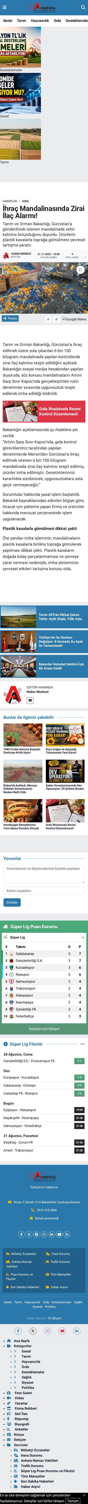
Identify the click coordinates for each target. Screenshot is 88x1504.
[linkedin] (76, 1331)
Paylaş (12, 318)
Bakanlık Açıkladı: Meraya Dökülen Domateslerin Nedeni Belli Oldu (20, 789)
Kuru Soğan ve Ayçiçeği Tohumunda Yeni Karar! (61, 751)
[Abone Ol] (74, 319)
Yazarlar (21, 1403)
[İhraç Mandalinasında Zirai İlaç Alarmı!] (44, 288)
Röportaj (21, 1419)
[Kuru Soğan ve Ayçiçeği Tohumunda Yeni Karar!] (65, 735)
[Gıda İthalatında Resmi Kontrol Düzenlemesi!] (65, 810)
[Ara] (83, 8)
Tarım (21, 20)
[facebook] (18, 1331)
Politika (50, 1307)
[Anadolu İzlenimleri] (43, 8)
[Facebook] (21, 1234)
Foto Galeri (23, 1393)
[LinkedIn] (51, 1234)
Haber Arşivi (59, 1287)
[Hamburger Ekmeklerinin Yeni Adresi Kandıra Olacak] (22, 810)
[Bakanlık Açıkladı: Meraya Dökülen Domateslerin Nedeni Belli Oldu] (22, 771)
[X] (29, 1234)
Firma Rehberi (25, 1408)
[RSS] (66, 1234)
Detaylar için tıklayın (44, 1029)
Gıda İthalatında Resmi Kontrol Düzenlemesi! (61, 826)
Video (19, 1398)
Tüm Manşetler (61, 1274)
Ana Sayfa (22, 1341)
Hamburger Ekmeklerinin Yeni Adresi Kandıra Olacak (21, 826)
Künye (19, 1435)
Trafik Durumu (60, 1262)
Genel (7, 20)
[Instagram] (44, 1234)
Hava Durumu (60, 1254)
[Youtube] (59, 1234)
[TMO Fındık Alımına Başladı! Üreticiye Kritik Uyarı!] (22, 735)
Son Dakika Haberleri (24, 1287)
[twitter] (32, 1331)
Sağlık (78, 1302)
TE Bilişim (55, 1318)
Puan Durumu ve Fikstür (19, 1277)
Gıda (57, 20)
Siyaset (38, 1307)
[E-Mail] (30, 700)
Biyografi (21, 1424)
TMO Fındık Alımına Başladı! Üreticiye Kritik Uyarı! (21, 751)
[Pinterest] (36, 1234)
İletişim (20, 1440)
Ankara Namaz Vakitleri (19, 1264)
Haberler (10, 201)
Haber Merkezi (38, 692)
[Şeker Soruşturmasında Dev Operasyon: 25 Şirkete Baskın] (65, 771)
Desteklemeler (61, 1302)
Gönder (12, 902)
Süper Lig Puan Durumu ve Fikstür (48, 1471)
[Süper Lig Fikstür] (83, 1044)
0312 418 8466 (47, 1210)
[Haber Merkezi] (13, 694)
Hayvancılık (40, 20)
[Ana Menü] (5, 8)
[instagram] (47, 1331)
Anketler (21, 1429)
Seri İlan (21, 1414)
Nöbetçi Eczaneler (23, 1254)
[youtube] (62, 1331)
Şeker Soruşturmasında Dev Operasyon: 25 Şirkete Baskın (65, 787)
